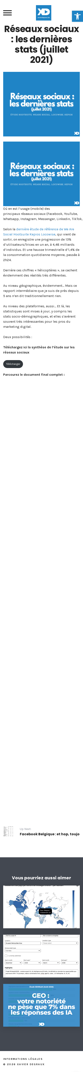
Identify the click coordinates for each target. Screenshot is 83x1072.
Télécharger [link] (13, 363)
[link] (77, 16)
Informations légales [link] (23, 1058)
